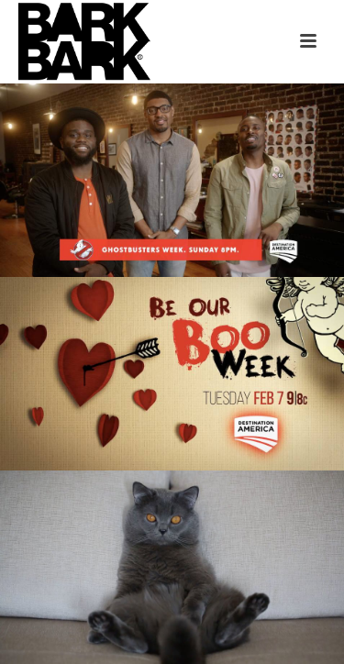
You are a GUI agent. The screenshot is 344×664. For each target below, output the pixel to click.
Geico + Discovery (173, 507)
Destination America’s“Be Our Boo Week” (172, 305)
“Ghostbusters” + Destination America (172, 111)
